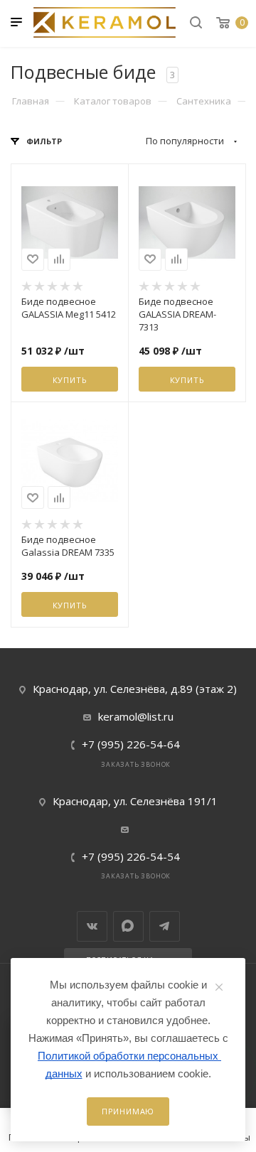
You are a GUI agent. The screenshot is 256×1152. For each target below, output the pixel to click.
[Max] (128, 926)
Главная (30, 101)
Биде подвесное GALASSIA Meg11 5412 (68, 308)
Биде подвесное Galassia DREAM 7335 (67, 546)
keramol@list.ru (136, 716)
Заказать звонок (136, 764)
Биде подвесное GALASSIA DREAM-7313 (177, 314)
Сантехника (203, 101)
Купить (70, 380)
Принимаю (128, 1111)
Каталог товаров (112, 101)
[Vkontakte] (92, 926)
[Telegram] (164, 926)
